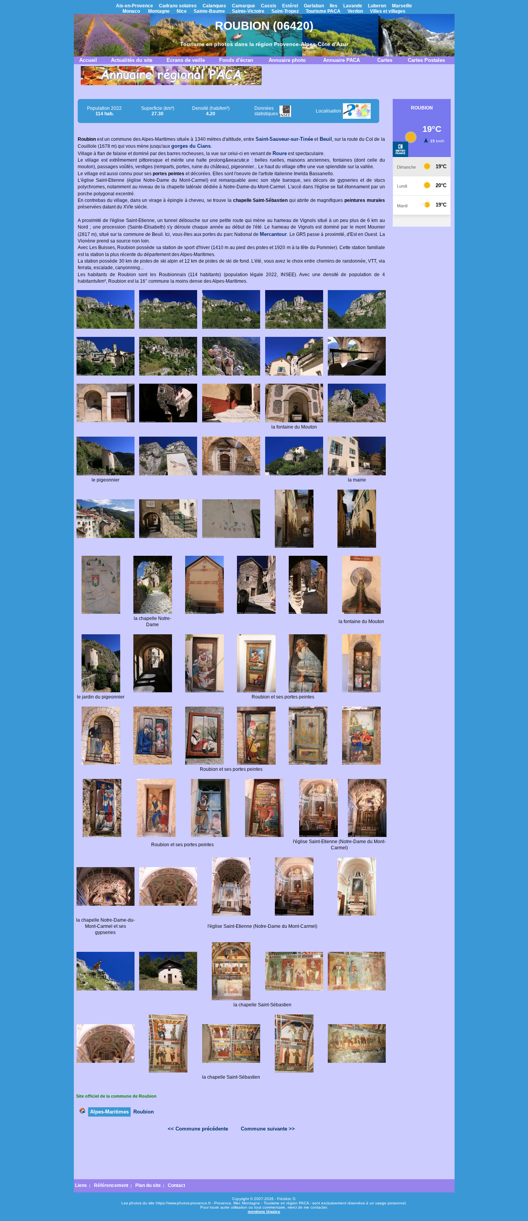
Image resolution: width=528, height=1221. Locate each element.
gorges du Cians (191, 146)
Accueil (88, 60)
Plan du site (148, 1185)
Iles (333, 6)
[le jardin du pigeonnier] (101, 690)
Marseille (402, 6)
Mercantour (273, 234)
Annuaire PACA (341, 60)
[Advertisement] (231, 1157)
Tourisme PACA (323, 11)
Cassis (268, 6)
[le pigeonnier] (106, 473)
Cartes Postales (426, 60)
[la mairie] (357, 473)
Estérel (290, 6)
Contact (176, 1185)
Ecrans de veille (186, 60)
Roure (280, 153)
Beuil (326, 139)
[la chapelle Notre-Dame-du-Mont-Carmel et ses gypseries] (106, 904)
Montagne (159, 11)
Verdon (355, 11)
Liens (81, 1185)
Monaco (131, 11)
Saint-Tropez (285, 11)
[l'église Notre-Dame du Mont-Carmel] (318, 835)
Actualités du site (131, 60)
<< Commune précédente (198, 1129)
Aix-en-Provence (134, 6)
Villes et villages (387, 11)
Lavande (352, 6)
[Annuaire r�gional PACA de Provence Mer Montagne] (171, 83)
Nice (182, 11)
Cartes (384, 60)
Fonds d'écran (236, 60)
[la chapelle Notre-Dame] (152, 612)
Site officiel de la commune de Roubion (116, 1096)
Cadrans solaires (178, 6)
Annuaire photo (287, 60)
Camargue (243, 6)
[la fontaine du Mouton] (294, 421)
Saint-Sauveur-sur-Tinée (284, 139)
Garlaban (314, 6)
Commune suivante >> (268, 1129)
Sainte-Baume (209, 11)
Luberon (377, 6)
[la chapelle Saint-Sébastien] (168, 989)
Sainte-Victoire (248, 11)
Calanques (214, 6)
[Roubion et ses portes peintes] (204, 690)
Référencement (111, 1185)
